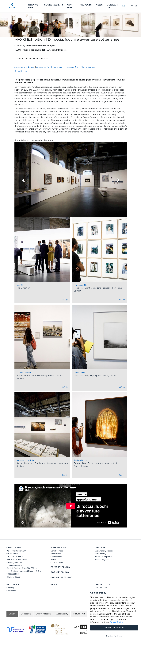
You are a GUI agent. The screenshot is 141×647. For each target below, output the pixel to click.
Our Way (69, 6)
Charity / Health (43, 614)
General (12, 614)
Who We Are (33, 6)
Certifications (56, 556)
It (136, 6)
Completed (11, 591)
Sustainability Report (103, 551)
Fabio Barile (57, 67)
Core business (57, 551)
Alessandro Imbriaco (24, 67)
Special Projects (102, 559)
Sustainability (53, 4)
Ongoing (10, 588)
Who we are (58, 548)
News (99, 4)
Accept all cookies (114, 627)
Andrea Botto (42, 67)
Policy (53, 559)
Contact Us (112, 6)
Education (26, 614)
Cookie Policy (60, 572)
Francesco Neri (72, 67)
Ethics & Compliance (103, 556)
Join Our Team (101, 588)
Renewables (56, 554)
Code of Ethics (57, 562)
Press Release (21, 71)
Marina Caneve (88, 67)
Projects (85, 4)
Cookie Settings (61, 577)
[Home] (12, 6)
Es (132, 6)
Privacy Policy (60, 567)
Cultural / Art (79, 614)
